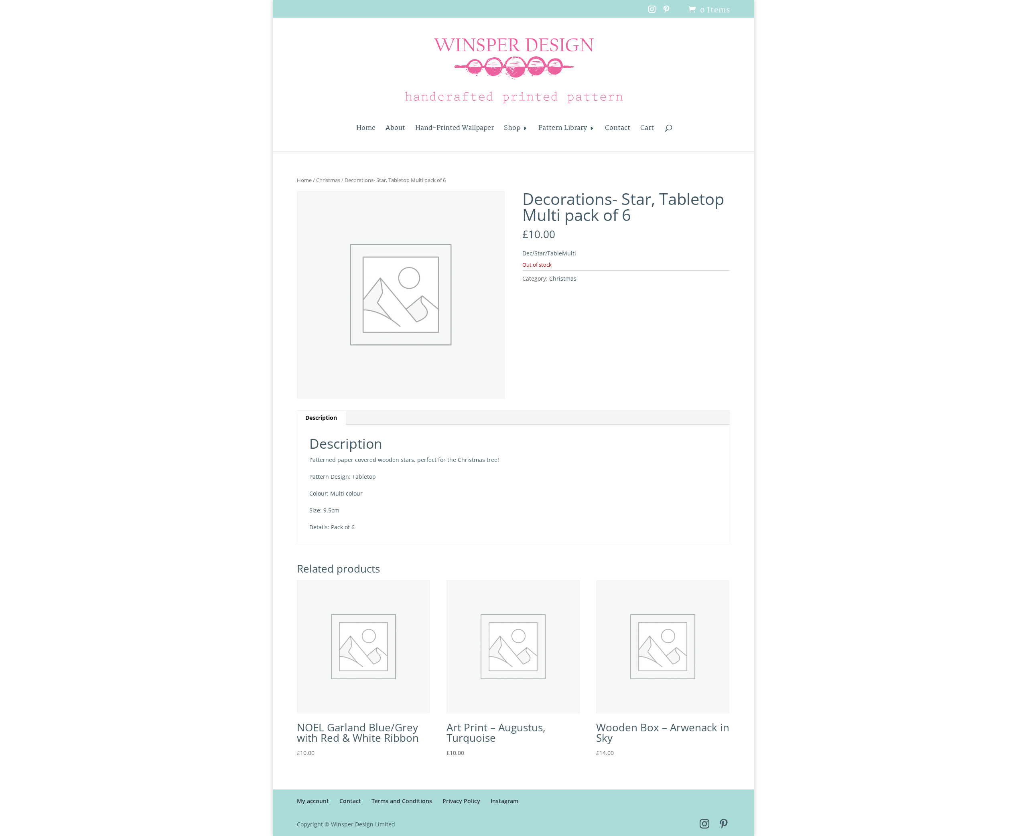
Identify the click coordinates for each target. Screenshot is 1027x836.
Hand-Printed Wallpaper (454, 130)
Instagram (504, 801)
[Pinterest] (666, 12)
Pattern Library (562, 130)
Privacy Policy (461, 801)
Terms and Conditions (401, 801)
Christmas (328, 180)
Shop (512, 130)
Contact (617, 130)
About (395, 130)
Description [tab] (321, 417)
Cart (647, 130)
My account (313, 801)
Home (365, 130)
